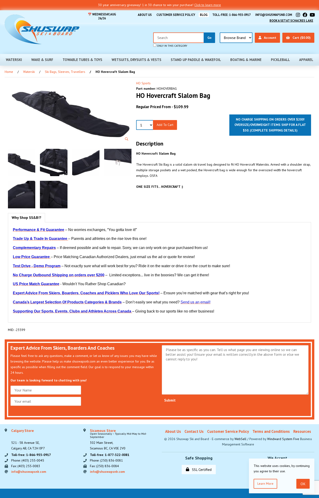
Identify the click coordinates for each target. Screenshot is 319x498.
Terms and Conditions (271, 431)
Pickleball (280, 59)
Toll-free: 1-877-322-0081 (109, 455)
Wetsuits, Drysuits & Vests (136, 59)
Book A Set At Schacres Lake (291, 21)
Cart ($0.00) (301, 38)
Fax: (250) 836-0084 (104, 466)
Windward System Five (283, 439)
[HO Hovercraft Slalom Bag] (69, 112)
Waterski (14, 59)
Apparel (306, 59)
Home (9, 72)
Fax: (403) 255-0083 (25, 466)
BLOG (204, 15)
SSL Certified (201, 469)
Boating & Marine (246, 59)
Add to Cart (165, 125)
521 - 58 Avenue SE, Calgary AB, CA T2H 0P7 (28, 439)
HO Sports (143, 83)
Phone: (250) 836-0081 (106, 460)
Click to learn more (207, 5)
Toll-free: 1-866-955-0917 (231, 15)
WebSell (240, 439)
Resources (302, 431)
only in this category (171, 45)
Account (269, 38)
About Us (145, 15)
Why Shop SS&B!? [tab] (26, 217)
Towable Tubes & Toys (82, 59)
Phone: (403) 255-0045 (27, 460)
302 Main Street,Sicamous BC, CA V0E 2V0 (118, 439)
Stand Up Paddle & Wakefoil (196, 59)
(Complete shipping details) (274, 130)
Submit (170, 400)
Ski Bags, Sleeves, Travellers (65, 72)
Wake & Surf (42, 59)
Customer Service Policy (175, 15)
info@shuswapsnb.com (273, 15)
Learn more (265, 483)
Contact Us (194, 431)
